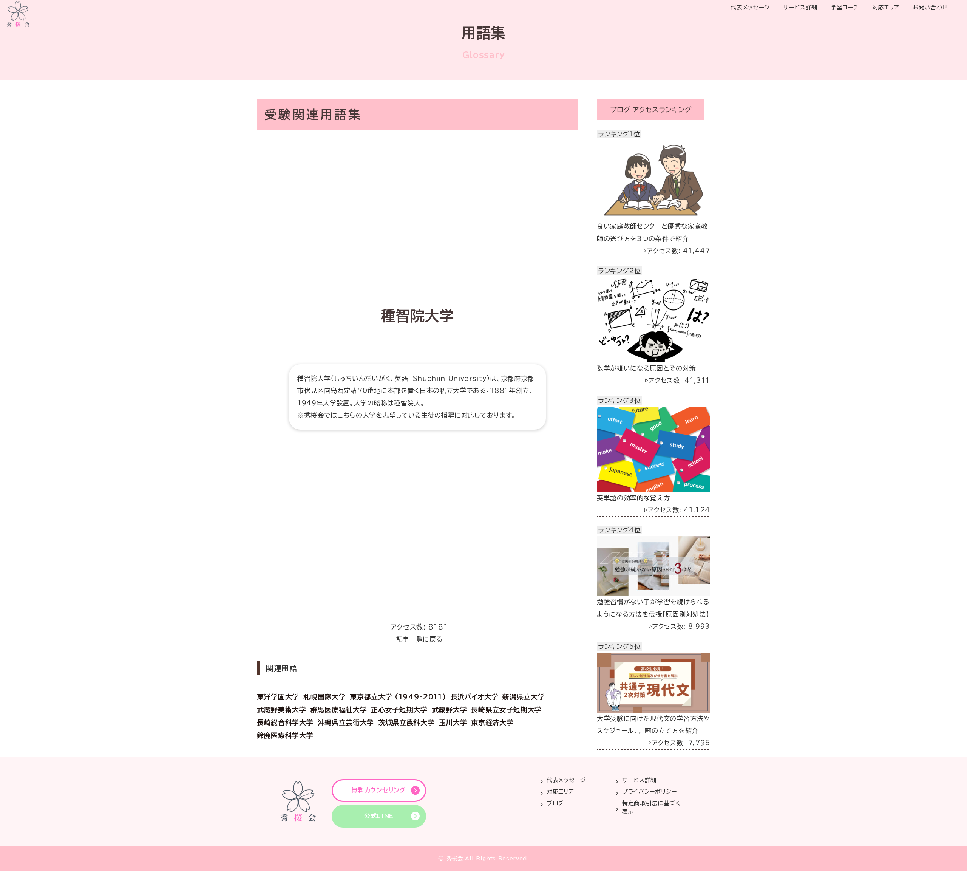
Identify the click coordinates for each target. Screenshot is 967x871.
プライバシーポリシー (649, 791)
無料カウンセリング (379, 790)
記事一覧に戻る (419, 639)
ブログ (555, 803)
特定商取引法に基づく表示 (651, 807)
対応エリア (885, 7)
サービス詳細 (800, 7)
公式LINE (379, 816)
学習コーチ (845, 7)
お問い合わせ (930, 7)
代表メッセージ (750, 7)
